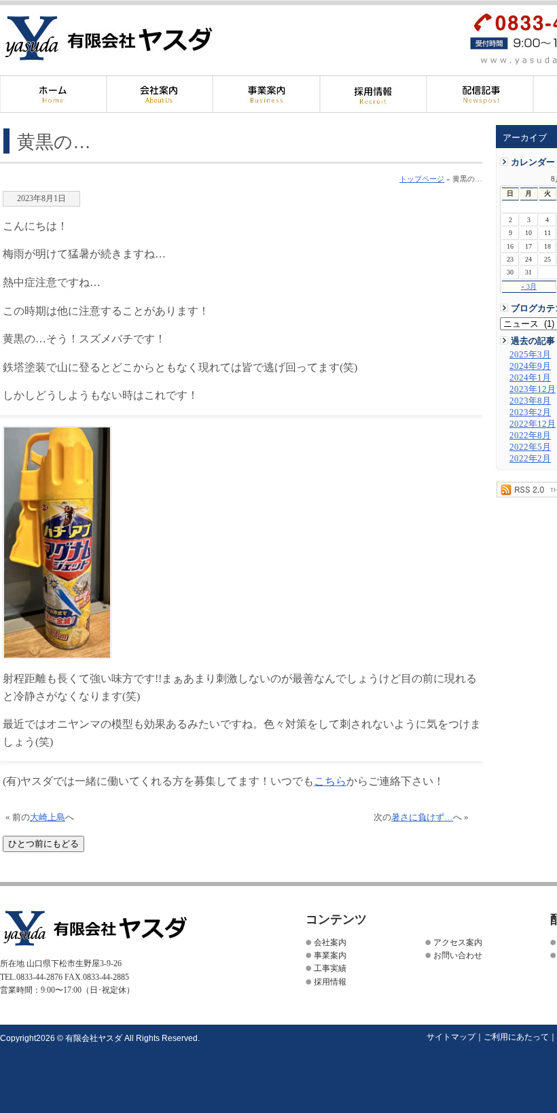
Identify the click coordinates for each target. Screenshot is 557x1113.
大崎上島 (47, 817)
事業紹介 (266, 94)
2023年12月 (532, 389)
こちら (330, 781)
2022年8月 (530, 435)
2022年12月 (532, 424)
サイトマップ (451, 1037)
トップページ (421, 179)
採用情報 (373, 94)
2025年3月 (530, 354)
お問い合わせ (457, 955)
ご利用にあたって (516, 1037)
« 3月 (529, 286)
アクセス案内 (457, 942)
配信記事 (480, 94)
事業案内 (330, 955)
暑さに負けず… (422, 817)
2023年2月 (530, 412)
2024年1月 (530, 378)
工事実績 (330, 968)
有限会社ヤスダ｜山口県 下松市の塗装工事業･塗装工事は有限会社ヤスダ (131, 39)
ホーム (53, 94)
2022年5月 (530, 447)
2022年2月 (530, 458)
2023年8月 (530, 401)
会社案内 (160, 94)
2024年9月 (530, 366)
